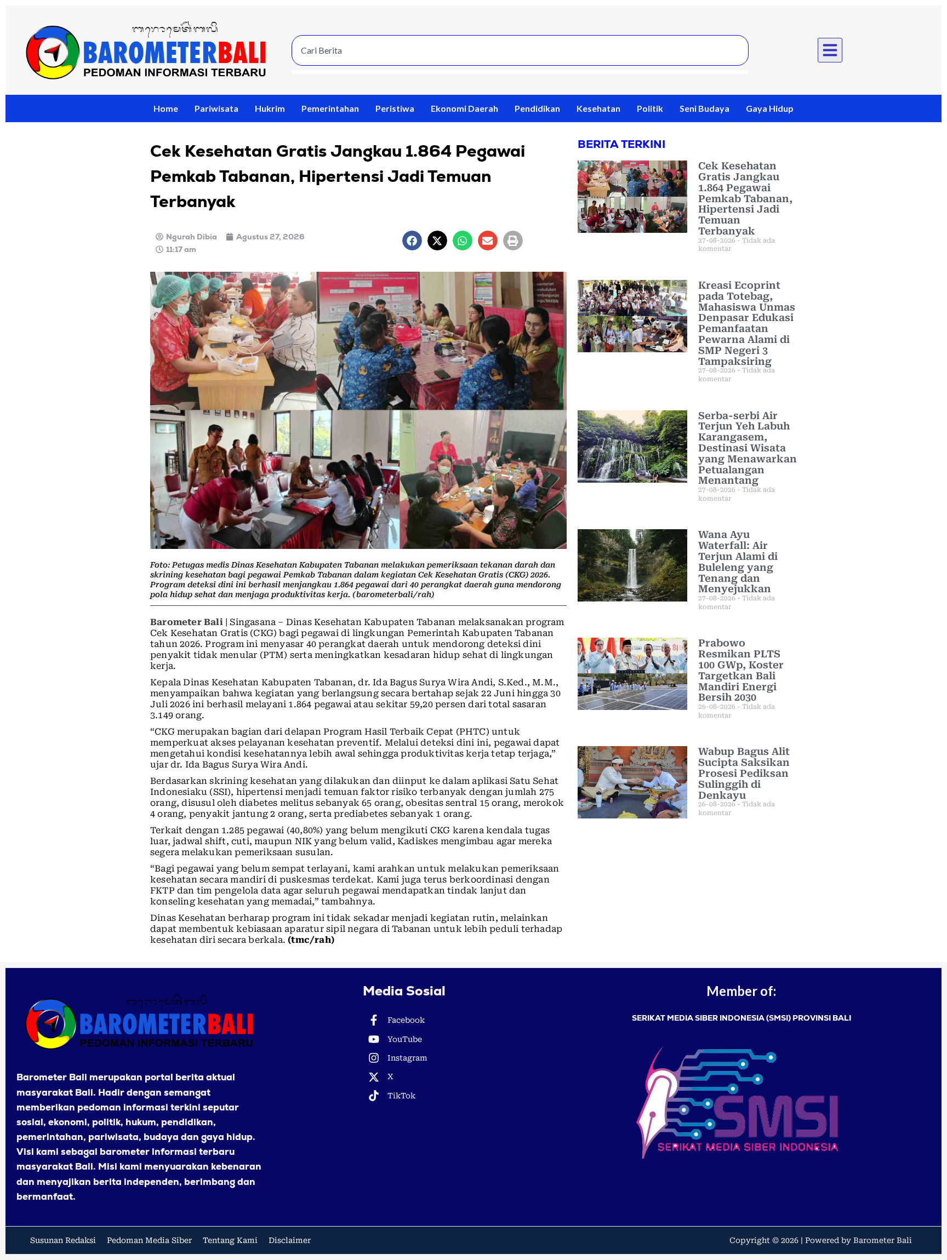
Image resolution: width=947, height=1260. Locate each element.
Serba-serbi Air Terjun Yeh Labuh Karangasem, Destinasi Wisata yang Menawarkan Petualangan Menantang (747, 448)
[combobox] (520, 50)
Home (165, 108)
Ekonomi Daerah (464, 108)
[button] (830, 50)
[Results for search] (520, 72)
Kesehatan (598, 108)
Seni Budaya (704, 108)
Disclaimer (290, 1240)
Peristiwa (394, 108)
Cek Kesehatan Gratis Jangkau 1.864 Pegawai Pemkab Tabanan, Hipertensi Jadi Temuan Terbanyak (745, 198)
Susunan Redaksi (63, 1240)
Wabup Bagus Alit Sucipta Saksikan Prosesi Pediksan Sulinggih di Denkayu (744, 773)
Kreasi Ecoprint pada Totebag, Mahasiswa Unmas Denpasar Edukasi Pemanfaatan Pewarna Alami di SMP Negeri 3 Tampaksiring (746, 323)
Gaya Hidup (770, 108)
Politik (650, 108)
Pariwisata (216, 108)
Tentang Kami (230, 1240)
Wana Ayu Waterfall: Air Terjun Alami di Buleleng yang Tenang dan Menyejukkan (738, 561)
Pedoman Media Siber (149, 1240)
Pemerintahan (330, 108)
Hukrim (270, 108)
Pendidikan (537, 108)
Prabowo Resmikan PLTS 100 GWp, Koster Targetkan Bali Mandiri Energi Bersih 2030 (741, 670)
